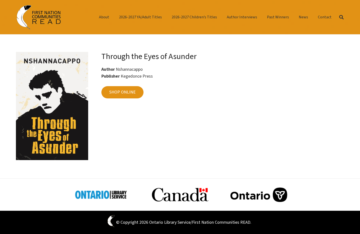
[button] (292, 17)
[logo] (38, 17)
